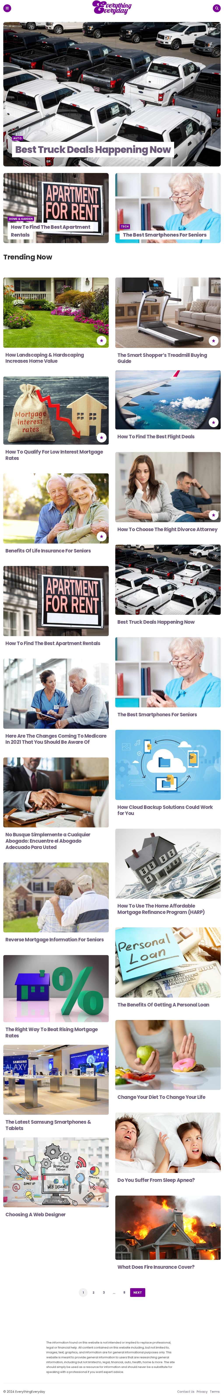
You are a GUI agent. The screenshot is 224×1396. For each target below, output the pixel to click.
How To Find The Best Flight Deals (156, 436)
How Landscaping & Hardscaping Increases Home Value (44, 358)
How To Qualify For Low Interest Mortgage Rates (54, 455)
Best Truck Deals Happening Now (93, 149)
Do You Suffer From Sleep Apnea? (156, 1180)
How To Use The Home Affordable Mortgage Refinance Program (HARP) (161, 909)
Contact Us (185, 1391)
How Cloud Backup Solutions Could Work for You (165, 810)
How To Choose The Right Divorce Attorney (167, 529)
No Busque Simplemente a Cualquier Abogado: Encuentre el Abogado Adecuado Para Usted (47, 840)
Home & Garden (21, 218)
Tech (125, 226)
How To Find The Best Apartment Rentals (50, 231)
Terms (215, 1391)
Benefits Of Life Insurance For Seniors (48, 550)
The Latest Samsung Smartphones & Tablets (48, 1125)
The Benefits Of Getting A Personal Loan (163, 1004)
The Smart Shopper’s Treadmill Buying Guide (162, 358)
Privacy (202, 1391)
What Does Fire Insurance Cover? (156, 1267)
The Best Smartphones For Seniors (164, 235)
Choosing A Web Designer (35, 1214)
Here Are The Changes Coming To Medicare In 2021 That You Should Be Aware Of (56, 739)
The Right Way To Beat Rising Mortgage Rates (51, 1032)
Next (137, 1292)
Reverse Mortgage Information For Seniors (54, 939)
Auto (17, 138)
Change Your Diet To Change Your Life (161, 1097)
